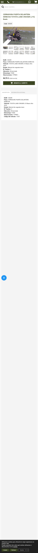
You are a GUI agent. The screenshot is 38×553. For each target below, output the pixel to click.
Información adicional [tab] (18, 92)
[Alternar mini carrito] (35, 2)
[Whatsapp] (29, 2)
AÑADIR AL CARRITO (20, 83)
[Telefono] (8, 2)
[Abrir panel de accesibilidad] (4, 278)
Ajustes (22, 550)
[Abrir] (2, 2)
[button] (32, 29)
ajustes (15, 547)
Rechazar (13, 550)
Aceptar (5, 550)
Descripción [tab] (5, 92)
